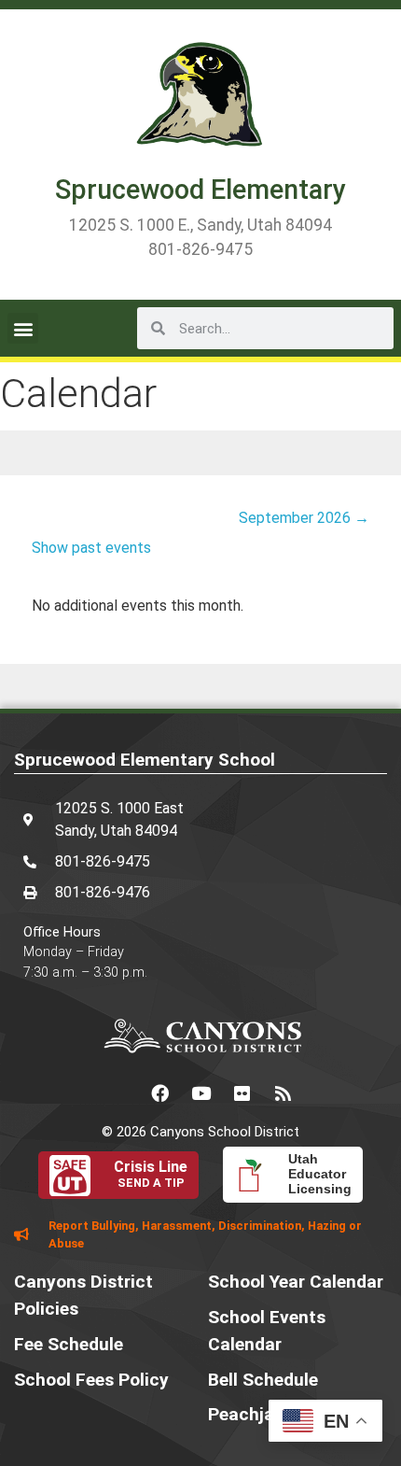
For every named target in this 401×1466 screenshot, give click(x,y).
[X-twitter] (118, 1092)
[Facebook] (159, 1092)
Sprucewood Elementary (200, 189)
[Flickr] (241, 1092)
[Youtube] (200, 1092)
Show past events (91, 548)
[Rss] (282, 1092)
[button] (22, 328)
